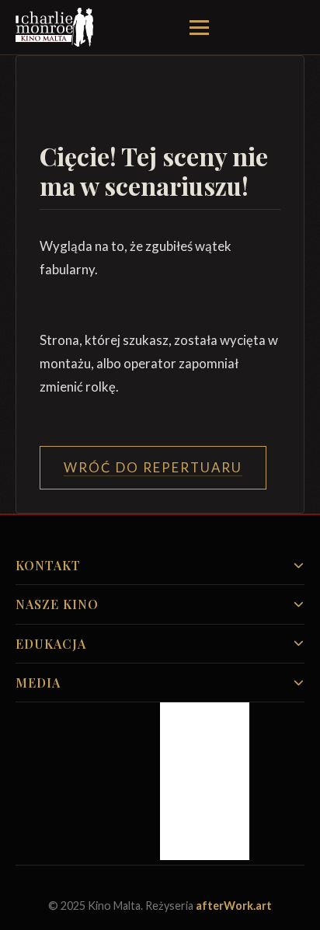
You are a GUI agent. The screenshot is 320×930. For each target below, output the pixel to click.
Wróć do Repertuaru (153, 467)
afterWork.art (234, 905)
